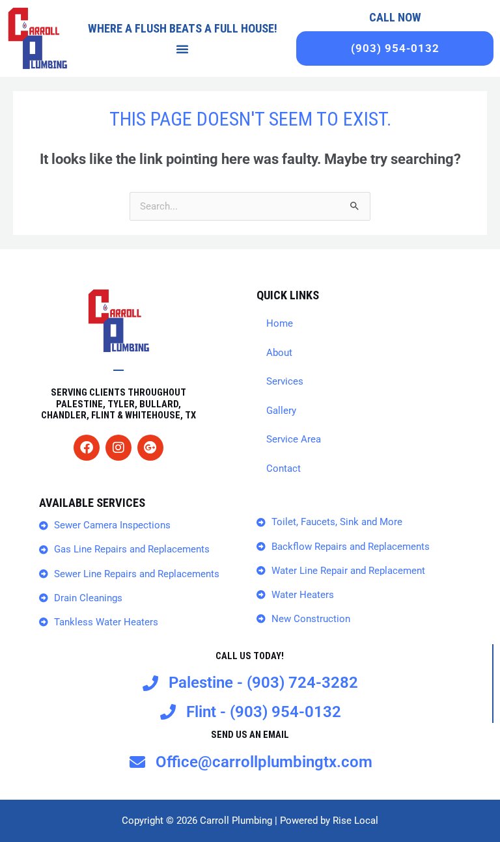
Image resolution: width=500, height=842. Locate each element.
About (279, 353)
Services (284, 381)
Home (279, 323)
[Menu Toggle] (182, 48)
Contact (283, 468)
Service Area (293, 439)
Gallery (281, 410)
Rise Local (355, 820)
